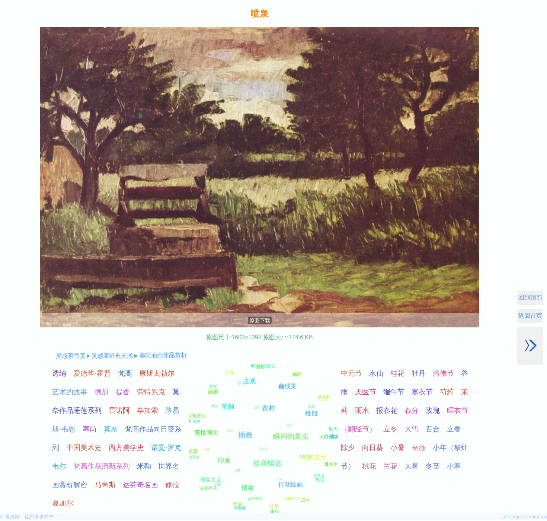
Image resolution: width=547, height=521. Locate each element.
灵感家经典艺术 (112, 356)
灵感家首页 (71, 356)
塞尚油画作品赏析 (163, 355)
